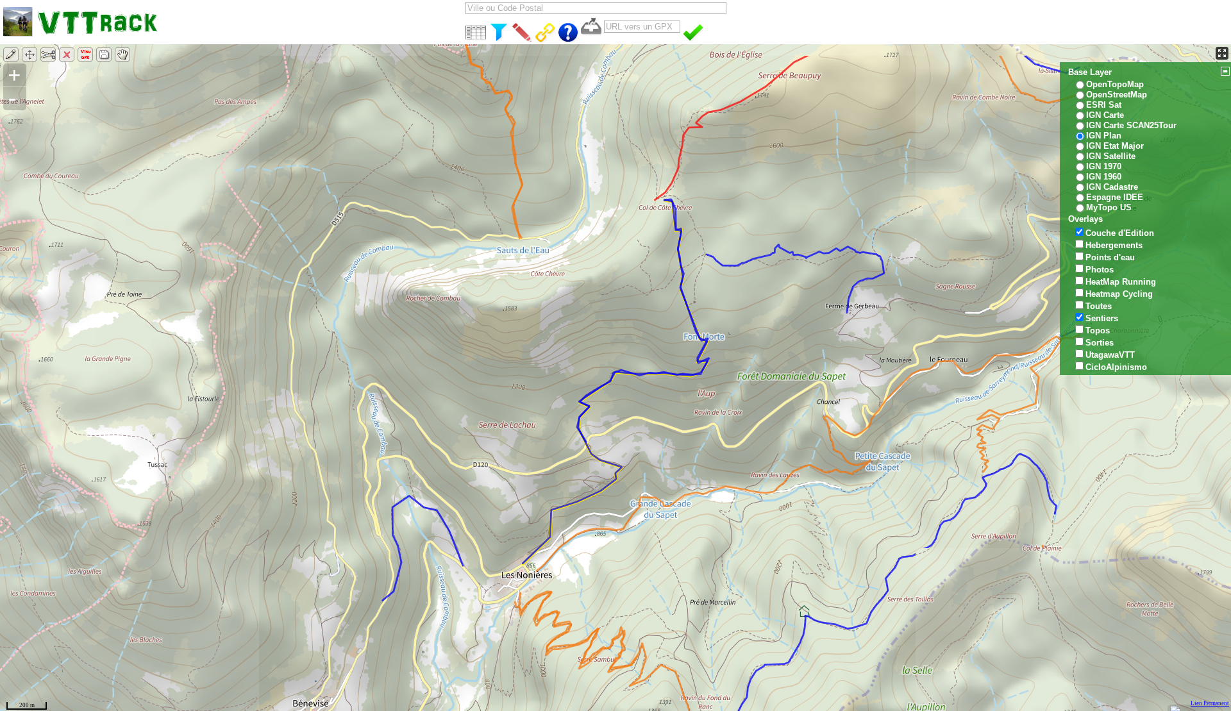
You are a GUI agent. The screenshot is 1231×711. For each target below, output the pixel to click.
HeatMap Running (1120, 282)
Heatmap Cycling (1119, 294)
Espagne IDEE (1114, 197)
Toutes (1098, 306)
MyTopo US (1109, 207)
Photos (1099, 269)
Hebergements (1114, 245)
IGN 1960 (1103, 176)
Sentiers (1101, 318)
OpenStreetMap (1116, 94)
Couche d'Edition (1119, 233)
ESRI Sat (1103, 105)
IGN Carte (1105, 115)
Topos (1097, 330)
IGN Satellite (1110, 156)
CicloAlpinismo (1116, 367)
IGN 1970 (1103, 166)
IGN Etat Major (1115, 146)
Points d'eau (1110, 257)
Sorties (1099, 342)
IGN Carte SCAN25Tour (1131, 125)
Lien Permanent (1210, 703)
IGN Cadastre (1112, 187)
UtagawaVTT (1110, 355)
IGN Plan (1103, 135)
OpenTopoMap (1115, 84)
